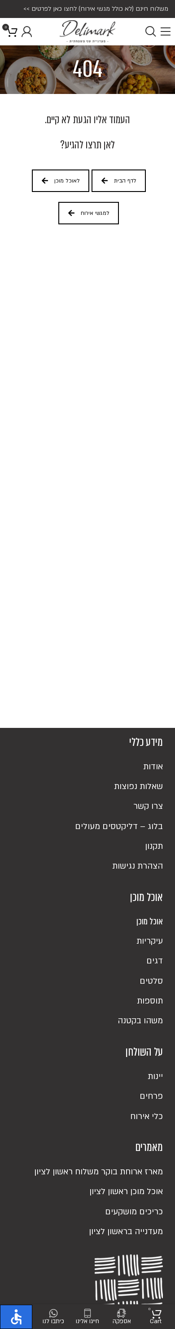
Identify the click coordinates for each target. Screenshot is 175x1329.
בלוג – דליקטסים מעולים (119, 826)
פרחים (151, 1096)
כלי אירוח (146, 1116)
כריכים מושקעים (134, 1212)
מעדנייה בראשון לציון (126, 1231)
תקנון (154, 846)
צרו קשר (148, 806)
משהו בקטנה (140, 1020)
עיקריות (149, 941)
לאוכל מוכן (67, 180)
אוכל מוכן (149, 921)
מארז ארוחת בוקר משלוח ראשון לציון (98, 1171)
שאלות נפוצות (138, 786)
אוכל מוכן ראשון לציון (126, 1191)
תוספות (150, 1001)
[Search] (150, 31)
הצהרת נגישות (137, 866)
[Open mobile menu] (165, 31)
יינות (155, 1076)
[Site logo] (87, 31)
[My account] (26, 31)
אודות (153, 766)
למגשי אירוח (95, 213)
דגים (154, 961)
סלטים (151, 981)
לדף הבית (125, 180)
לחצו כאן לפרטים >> (50, 8)
